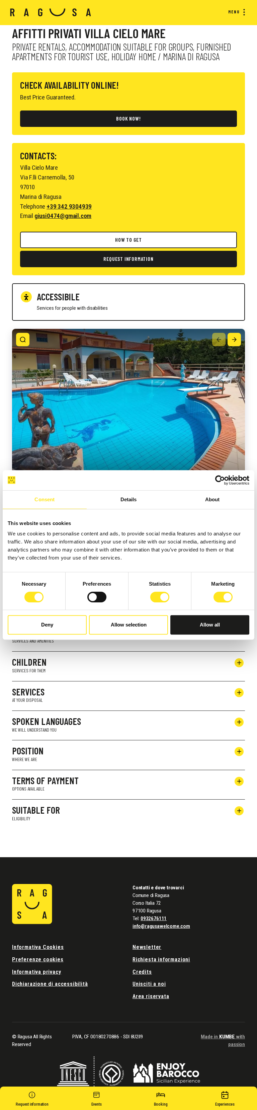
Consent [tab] (44, 499)
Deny (47, 624)
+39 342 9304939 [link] (69, 206)
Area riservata (151, 996)
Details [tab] (128, 499)
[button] (32, 1100)
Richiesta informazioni (161, 959)
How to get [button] (128, 239)
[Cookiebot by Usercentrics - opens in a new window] (220, 480)
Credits (142, 972)
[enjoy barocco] (166, 1073)
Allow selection (129, 624)
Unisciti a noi (149, 984)
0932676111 (154, 918)
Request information (128, 258)
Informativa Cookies (38, 947)
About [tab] (212, 499)
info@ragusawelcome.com (161, 926)
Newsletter (147, 947)
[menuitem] (235, 12)
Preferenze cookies (38, 959)
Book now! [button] (128, 118)
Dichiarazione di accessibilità (50, 984)
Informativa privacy (36, 972)
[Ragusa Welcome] (51, 12)
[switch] (96, 597)
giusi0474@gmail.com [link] (62, 216)
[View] (22, 339)
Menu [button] (234, 11)
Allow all (210, 624)
